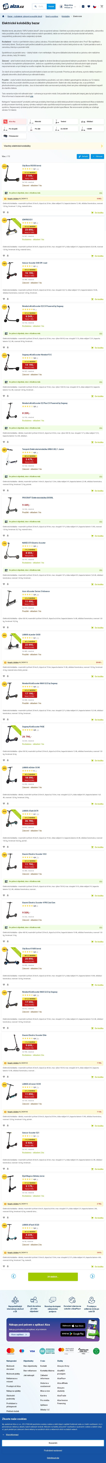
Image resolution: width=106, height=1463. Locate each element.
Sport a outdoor (52, 16)
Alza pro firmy (63, 1366)
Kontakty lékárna (47, 1371)
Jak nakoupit (28, 1375)
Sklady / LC (45, 1410)
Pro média (44, 1400)
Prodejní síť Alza (13, 1386)
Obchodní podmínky (10, 1397)
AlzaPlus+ (61, 1378)
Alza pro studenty (61, 1389)
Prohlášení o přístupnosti (11, 1405)
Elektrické (77, 16)
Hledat (51, 6)
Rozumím (53, 1443)
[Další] (92, 1276)
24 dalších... (53, 1277)
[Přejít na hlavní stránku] (13, 6)
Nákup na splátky (13, 1391)
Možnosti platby (13, 1374)
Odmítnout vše (53, 1458)
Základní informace (44, 1377)
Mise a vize (45, 1391)
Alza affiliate (62, 1383)
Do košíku (99, 213)
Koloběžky (66, 16)
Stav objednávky (30, 1366)
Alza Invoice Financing (62, 1401)
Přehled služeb (12, 1411)
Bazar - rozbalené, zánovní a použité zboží (25, 16)
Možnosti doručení (10, 1367)
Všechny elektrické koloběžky (17, 146)
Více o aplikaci (17, 1334)
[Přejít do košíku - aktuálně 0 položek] (101, 6)
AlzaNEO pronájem (61, 1372)
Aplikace (44, 1405)
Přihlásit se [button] (68, 8)
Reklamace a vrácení (11, 1380)
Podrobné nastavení (53, 1450)
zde (31, 96)
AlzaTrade (61, 1396)
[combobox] (39, 6)
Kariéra (43, 1396)
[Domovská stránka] (3, 16)
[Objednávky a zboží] (83, 6)
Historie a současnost (45, 1384)
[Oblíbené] (88, 6)
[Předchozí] (13, 1276)
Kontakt (43, 1366)
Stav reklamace (29, 1371)
